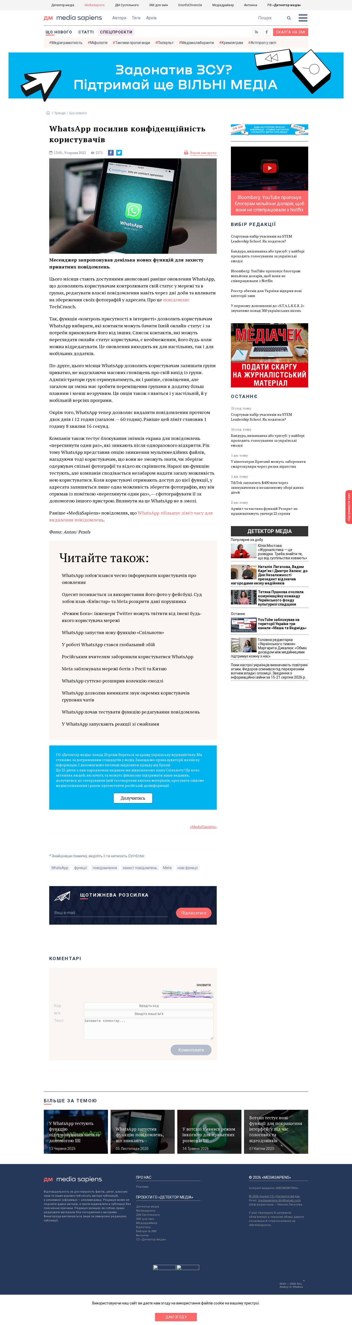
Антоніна (250, 5)
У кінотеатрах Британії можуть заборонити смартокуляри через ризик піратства (268, 464)
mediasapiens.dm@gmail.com (279, 1200)
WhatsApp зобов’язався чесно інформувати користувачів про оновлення (129, 578)
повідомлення (105, 868)
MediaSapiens (95, 5)
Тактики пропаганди (132, 43)
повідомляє (176, 299)
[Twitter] (119, 153)
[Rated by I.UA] (164, 1269)
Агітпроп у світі (263, 43)
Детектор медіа (62, 5)
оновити (204, 985)
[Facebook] (111, 153)
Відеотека (143, 1227)
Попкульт (166, 43)
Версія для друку (203, 152)
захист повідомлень (140, 868)
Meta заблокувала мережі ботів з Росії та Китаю (114, 668)
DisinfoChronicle (190, 5)
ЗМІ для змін (158, 5)
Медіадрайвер (223, 5)
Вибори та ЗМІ (146, 1231)
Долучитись (133, 798)
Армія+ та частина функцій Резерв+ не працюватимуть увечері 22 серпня (264, 511)
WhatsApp (59, 868)
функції (80, 868)
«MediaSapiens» (203, 827)
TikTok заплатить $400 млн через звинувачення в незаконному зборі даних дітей (267, 487)
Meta (167, 868)
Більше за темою (70, 1100)
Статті (86, 32)
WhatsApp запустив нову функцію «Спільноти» (113, 632)
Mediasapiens (145, 1210)
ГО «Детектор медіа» (284, 5)
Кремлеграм (232, 43)
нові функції (188, 868)
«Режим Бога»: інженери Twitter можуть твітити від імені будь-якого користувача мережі (132, 616)
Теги (136, 17)
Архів (151, 17)
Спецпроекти (116, 32)
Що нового (59, 32)
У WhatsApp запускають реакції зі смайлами (110, 724)
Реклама (142, 1186)
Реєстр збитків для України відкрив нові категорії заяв (266, 293)
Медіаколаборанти (197, 43)
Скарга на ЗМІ (290, 32)
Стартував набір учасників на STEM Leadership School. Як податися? (261, 239)
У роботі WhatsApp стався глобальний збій (108, 644)
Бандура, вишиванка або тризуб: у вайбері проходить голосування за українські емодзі (267, 256)
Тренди (59, 113)
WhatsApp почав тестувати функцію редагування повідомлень (131, 712)
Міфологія (98, 43)
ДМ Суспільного (127, 5)
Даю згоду (176, 1317)
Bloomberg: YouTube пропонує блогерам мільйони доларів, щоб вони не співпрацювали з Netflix (265, 275)
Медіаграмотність (67, 43)
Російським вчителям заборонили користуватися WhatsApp (127, 656)
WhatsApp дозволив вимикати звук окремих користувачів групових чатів (126, 696)
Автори (119, 17)
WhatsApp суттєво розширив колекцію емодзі (112, 681)
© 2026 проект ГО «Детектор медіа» (274, 1196)
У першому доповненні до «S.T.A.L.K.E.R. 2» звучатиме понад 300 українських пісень (267, 308)
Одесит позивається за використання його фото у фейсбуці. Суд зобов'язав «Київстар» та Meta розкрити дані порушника (132, 597)
